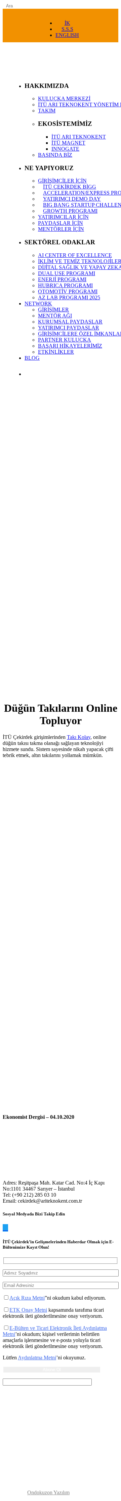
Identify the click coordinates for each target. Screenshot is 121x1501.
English (67, 35)
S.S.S (67, 29)
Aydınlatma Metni (37, 1357)
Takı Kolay (78, 737)
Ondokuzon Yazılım (48, 1492)
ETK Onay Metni (28, 1310)
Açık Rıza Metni (27, 1298)
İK (67, 23)
